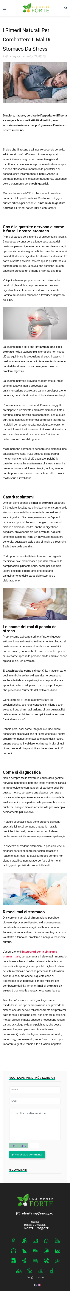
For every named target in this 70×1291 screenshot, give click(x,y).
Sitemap (35, 1221)
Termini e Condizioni (35, 1224)
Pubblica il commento (29, 1154)
